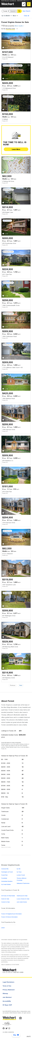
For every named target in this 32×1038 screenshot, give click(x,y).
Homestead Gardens (6, 881)
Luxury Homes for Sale (23, 899)
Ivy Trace (19, 872)
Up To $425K (6, 16)
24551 (3, 928)
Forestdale (4, 878)
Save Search (26, 11)
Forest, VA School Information (9, 917)
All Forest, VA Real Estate (8, 896)
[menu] (29, 4)
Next (20, 685)
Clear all (26, 16)
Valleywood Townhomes (23, 883)
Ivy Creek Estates (6, 884)
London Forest (21, 875)
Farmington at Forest (7, 872)
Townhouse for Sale (22, 896)
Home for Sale (5, 899)
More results (19, 26)
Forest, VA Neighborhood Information (11, 914)
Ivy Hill (18, 869)
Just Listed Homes (22, 902)
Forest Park (4, 875)
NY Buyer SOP (7, 1005)
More (14, 16)
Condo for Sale (5, 902)
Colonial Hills (4, 869)
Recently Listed (10, 29)
